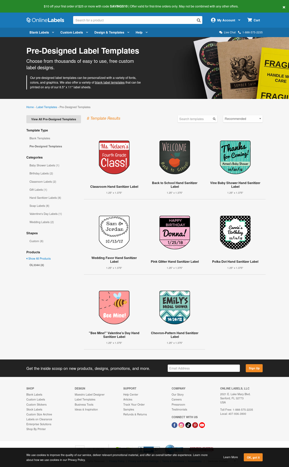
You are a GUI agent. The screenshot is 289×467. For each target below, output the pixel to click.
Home (30, 107)
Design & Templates (109, 32)
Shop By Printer (36, 429)
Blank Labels (39, 32)
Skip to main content (14, 3)
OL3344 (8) (36, 265)
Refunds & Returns (135, 414)
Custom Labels (71, 32)
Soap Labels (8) (39, 206)
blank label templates (110, 82)
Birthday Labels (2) (41, 173)
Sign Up (254, 368)
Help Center (130, 394)
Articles (127, 399)
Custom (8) (36, 241)
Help (139, 32)
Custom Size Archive (39, 414)
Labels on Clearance (39, 419)
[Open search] (198, 20)
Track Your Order (134, 404)
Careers (177, 399)
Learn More (230, 457)
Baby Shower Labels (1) (44, 165)
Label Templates (46, 107)
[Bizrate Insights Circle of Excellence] (182, 445)
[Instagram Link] (182, 425)
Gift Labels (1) (38, 190)
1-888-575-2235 (252, 32)
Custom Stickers (36, 404)
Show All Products (39, 258)
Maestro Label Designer (90, 394)
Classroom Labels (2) (42, 181)
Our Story (178, 394)
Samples (128, 409)
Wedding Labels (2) (41, 222)
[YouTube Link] (202, 425)
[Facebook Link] (175, 425)
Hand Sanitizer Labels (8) (45, 198)
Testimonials (179, 409)
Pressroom (178, 404)
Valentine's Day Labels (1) (45, 214)
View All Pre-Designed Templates (53, 119)
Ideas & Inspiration (86, 409)
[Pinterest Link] (195, 425)
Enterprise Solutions (38, 424)
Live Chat (230, 32)
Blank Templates (39, 138)
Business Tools (84, 404)
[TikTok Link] (188, 425)
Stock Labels (34, 409)
